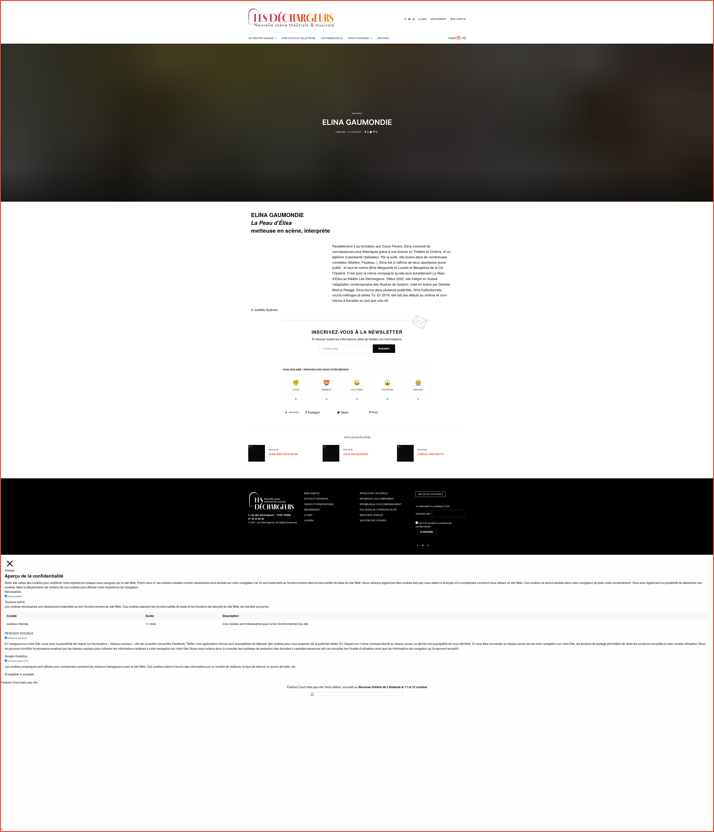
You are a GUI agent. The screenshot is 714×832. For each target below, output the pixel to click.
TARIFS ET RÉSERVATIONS (319, 504)
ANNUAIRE (357, 113)
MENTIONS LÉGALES (371, 514)
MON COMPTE (458, 18)
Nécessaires (15, 596)
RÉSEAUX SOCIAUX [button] (19, 633)
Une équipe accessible (430, 494)
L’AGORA (309, 520)
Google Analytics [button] (16, 656)
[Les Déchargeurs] (291, 17)
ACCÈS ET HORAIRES (316, 498)
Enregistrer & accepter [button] (19, 674)
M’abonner (384, 348)
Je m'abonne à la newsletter (433, 506)
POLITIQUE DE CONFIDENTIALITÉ (378, 509)
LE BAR (422, 18)
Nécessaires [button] (13, 591)
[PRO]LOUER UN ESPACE (374, 493)
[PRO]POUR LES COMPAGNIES (377, 498)
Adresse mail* (424, 513)
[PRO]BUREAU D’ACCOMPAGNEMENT (380, 504)
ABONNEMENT (438, 18)
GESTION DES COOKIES (373, 520)
